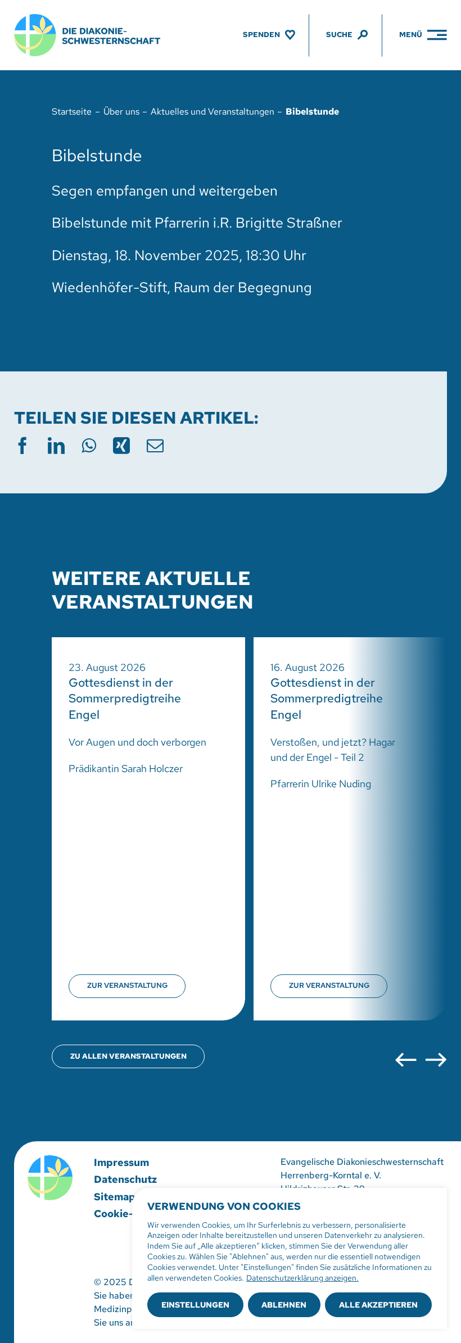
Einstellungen (195, 1305)
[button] (405, 1060)
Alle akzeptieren (378, 1305)
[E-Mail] (155, 445)
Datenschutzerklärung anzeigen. (302, 1278)
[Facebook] (22, 445)
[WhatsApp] (89, 445)
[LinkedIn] (56, 445)
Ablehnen (283, 1305)
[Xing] (121, 445)
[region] (289, 1258)
